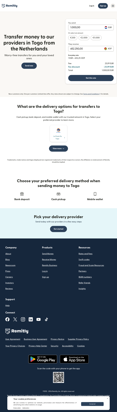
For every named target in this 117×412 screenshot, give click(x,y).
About (8, 254)
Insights (82, 289)
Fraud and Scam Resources (91, 265)
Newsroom (10, 265)
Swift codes (84, 260)
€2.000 (84, 38)
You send (72, 23)
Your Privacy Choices (15, 346)
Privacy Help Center (38, 346)
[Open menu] (113, 6)
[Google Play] (42, 359)
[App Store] (74, 359)
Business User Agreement (35, 339)
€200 (72, 38)
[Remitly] (9, 6)
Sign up (103, 6)
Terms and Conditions (92, 94)
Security (54, 346)
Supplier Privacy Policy (78, 339)
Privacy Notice (57, 339)
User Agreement (12, 339)
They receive (73, 44)
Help (7, 306)
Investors (9, 283)
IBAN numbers (85, 277)
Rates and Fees (85, 254)
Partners (82, 271)
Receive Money (49, 260)
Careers (9, 277)
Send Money (48, 254)
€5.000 (96, 38)
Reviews (9, 289)
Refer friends (84, 283)
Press (7, 271)
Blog (7, 260)
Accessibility (67, 346)
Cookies (81, 346)
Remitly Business (49, 265)
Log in (91, 6)
